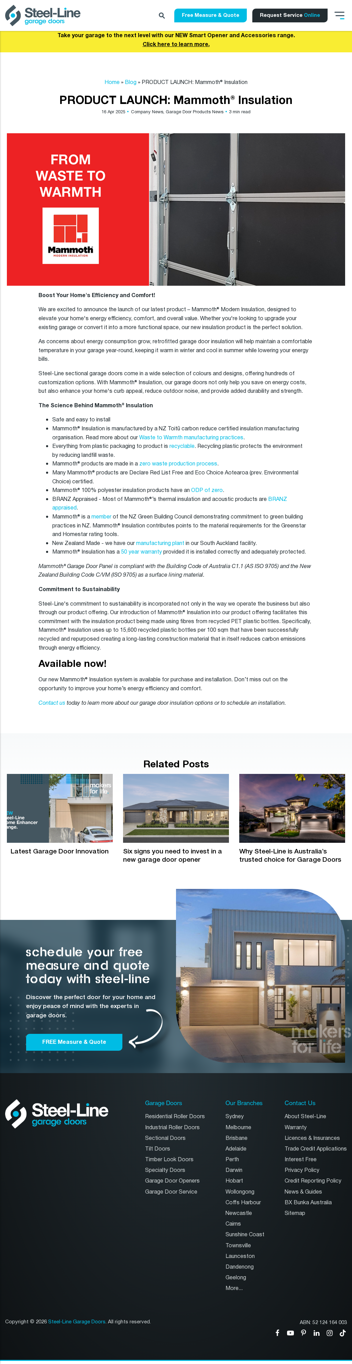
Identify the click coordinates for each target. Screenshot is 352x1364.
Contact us (51, 703)
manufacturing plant (159, 543)
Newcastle (239, 1213)
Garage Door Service (171, 1192)
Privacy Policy (302, 1170)
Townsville (238, 1245)
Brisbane (237, 1138)
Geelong (236, 1277)
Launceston (240, 1256)
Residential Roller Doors (175, 1116)
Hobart (234, 1181)
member (101, 517)
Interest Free (301, 1159)
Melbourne (238, 1127)
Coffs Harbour (243, 1202)
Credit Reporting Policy (313, 1181)
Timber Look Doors (169, 1159)
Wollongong (240, 1192)
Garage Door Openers (172, 1181)
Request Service (290, 15)
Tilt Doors (157, 1149)
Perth (232, 1159)
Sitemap (295, 1213)
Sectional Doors (165, 1138)
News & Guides (303, 1192)
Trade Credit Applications (316, 1149)
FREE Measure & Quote (74, 1042)
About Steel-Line (305, 1116)
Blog (130, 82)
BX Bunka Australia (308, 1202)
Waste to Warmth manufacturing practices (191, 437)
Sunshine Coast (245, 1234)
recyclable (182, 446)
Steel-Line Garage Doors (77, 1322)
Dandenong (240, 1267)
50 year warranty (141, 552)
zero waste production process (178, 464)
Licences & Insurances (312, 1138)
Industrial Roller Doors (172, 1127)
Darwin (234, 1170)
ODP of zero (206, 490)
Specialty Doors (165, 1170)
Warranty (296, 1127)
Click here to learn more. (176, 44)
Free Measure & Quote (210, 15)
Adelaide (236, 1149)
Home (112, 82)
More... (234, 1288)
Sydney (235, 1116)
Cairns (233, 1224)
